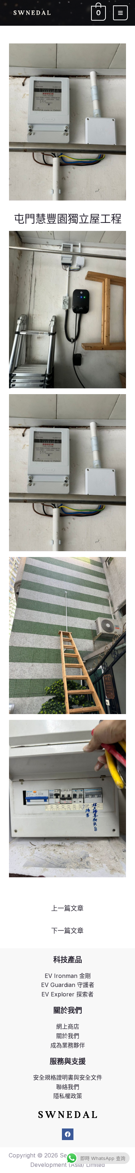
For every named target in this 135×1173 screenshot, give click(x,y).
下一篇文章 (67, 930)
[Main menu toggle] (120, 12)
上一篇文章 (67, 908)
